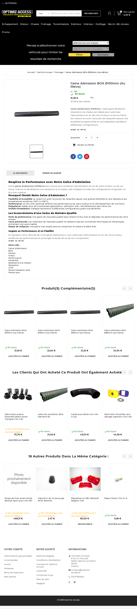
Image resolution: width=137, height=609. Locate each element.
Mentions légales (45, 556)
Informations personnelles (18, 556)
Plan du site (42, 579)
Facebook (73, 156)
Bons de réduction (14, 572)
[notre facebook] (69, 582)
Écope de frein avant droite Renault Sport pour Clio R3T (18, 499)
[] (110, 13)
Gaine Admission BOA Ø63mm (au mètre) (82, 331)
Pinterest (86, 156)
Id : (72, 91)
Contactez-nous (44, 575)
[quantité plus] (97, 137)
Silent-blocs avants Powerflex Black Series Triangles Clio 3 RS (16, 416)
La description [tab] (20, 173)
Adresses (9, 568)
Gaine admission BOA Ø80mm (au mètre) (115, 331)
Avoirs (7, 564)
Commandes (11, 560)
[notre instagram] (74, 582)
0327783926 (77, 576)
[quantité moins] (86, 137)
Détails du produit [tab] (52, 173)
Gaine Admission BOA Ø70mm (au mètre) (16, 331)
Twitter (80, 156)
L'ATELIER (41, 571)
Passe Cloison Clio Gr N (115, 498)
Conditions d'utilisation (48, 560)
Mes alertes (10, 576)
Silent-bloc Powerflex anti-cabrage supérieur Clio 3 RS (118, 415)
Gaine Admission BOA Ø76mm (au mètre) (49, 331)
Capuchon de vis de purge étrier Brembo (51, 499)
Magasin (40, 583)
